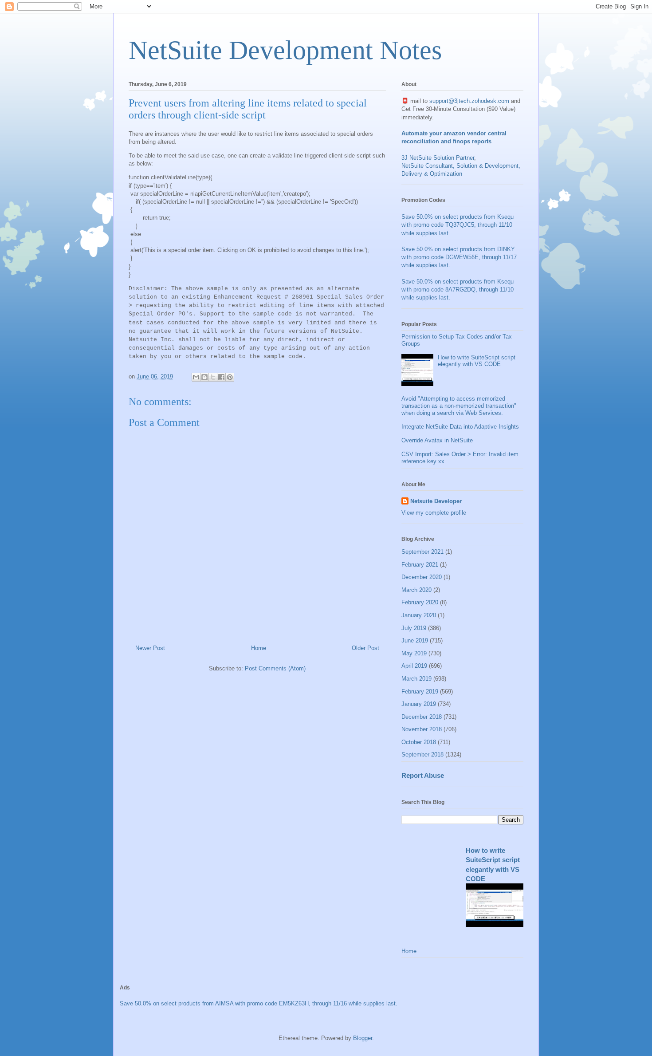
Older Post (365, 648)
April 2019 (414, 665)
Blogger (362, 1038)
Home (258, 648)
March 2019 (416, 678)
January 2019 (418, 704)
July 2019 (413, 628)
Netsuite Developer (436, 501)
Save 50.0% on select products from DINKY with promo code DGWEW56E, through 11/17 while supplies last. (459, 257)
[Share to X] (212, 377)
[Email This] (196, 377)
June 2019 (414, 640)
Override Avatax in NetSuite (437, 440)
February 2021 (419, 564)
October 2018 (418, 742)
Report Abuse (422, 775)
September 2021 (422, 551)
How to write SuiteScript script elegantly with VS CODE (476, 361)
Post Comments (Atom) (275, 668)
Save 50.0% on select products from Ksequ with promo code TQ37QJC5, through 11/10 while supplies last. (457, 224)
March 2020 (416, 590)
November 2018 (421, 729)
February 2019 (419, 691)
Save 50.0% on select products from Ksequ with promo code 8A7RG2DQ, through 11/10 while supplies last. (457, 289)
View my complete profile (433, 512)
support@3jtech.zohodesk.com (469, 101)
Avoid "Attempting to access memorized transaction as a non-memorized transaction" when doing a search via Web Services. (458, 405)
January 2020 (418, 615)
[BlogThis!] (204, 377)
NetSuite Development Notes (285, 50)
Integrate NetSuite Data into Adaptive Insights (460, 426)
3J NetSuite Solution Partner (437, 157)
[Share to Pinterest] (229, 377)
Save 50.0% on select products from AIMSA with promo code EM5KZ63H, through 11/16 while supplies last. (258, 1003)
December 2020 (421, 577)
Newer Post (150, 648)
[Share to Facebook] (221, 377)
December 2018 (421, 716)
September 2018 (422, 754)
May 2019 (414, 653)
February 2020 (419, 602)
